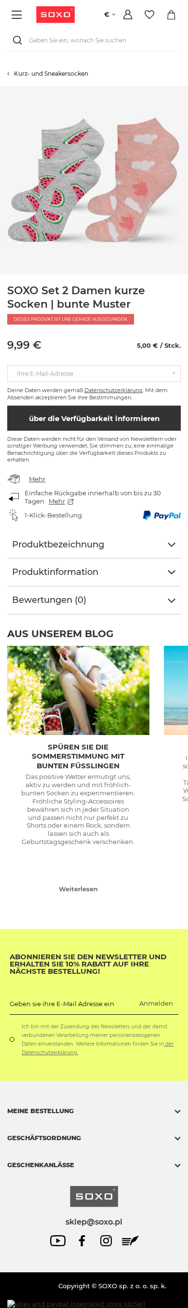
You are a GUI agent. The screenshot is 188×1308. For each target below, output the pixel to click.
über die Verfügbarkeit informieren (94, 418)
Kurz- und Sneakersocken (51, 73)
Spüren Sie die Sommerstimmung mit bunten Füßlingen (78, 756)
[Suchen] (19, 40)
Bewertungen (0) (49, 600)
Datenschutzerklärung (113, 390)
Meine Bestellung (40, 1111)
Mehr (37, 479)
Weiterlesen (78, 889)
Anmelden (156, 1003)
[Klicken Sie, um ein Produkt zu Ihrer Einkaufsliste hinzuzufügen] (183, 91)
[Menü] (18, 14)
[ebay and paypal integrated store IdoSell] (76, 1304)
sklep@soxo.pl (94, 1221)
